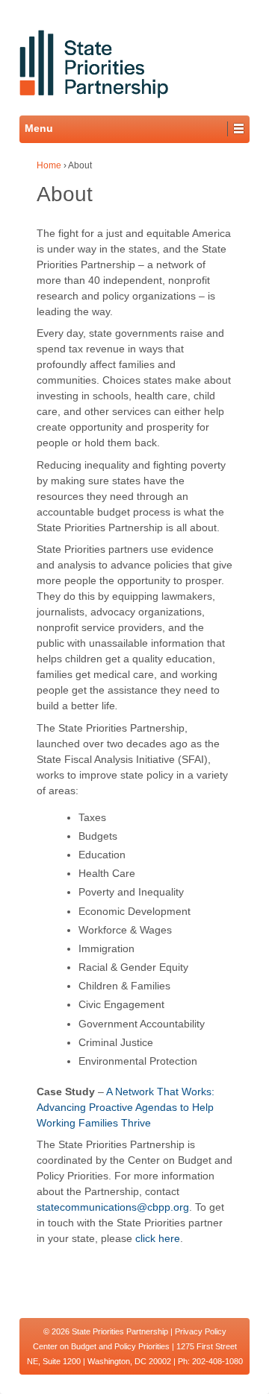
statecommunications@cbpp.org (113, 1207)
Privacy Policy (200, 1331)
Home (49, 165)
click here (157, 1238)
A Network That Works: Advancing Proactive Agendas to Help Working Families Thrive (125, 1107)
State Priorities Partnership (119, 1331)
